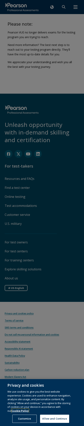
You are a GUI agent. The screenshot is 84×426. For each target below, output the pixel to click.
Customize (24, 418)
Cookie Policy (20, 411)
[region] (42, 402)
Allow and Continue (54, 418)
